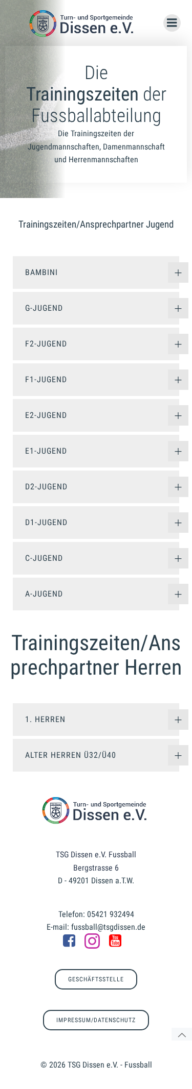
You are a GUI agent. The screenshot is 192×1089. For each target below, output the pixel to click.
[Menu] (172, 23)
